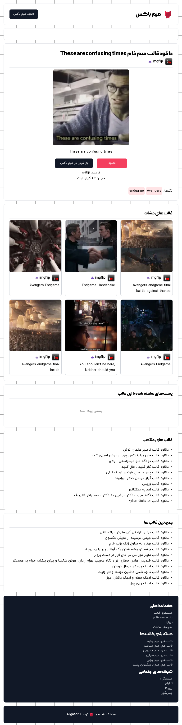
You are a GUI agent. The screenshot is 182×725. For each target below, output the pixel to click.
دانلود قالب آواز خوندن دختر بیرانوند (142, 478)
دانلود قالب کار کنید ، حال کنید (145, 467)
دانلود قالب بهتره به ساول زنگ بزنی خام (139, 544)
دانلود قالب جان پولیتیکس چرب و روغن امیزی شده (130, 455)
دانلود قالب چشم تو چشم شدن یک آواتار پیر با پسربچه (127, 549)
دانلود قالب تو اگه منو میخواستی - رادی (139, 461)
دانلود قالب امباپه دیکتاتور (148, 490)
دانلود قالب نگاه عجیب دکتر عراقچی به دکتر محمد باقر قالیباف (121, 495)
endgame (136, 191)
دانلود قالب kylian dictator (149, 501)
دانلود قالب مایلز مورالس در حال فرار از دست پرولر (131, 555)
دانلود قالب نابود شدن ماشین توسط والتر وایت (133, 572)
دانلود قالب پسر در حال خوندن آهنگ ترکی (137, 473)
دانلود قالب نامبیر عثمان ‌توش (146, 450)
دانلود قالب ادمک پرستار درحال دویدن (140, 566)
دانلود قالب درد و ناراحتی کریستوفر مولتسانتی (134, 532)
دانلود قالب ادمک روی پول (149, 583)
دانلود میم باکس (23, 14)
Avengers (154, 191)
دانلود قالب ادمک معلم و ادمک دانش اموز (137, 578)
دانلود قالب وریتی (155, 484)
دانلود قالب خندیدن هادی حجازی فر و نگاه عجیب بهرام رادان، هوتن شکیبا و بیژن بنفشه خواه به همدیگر (91, 561)
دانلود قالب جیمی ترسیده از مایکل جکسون (137, 538)
